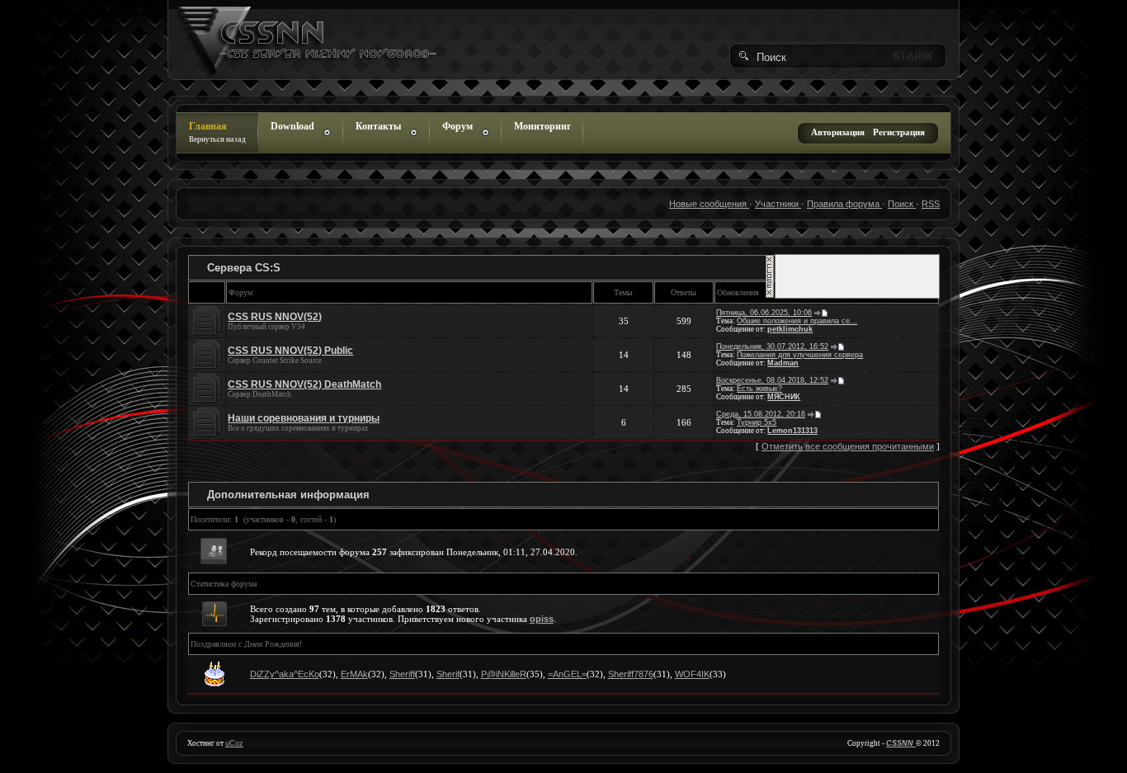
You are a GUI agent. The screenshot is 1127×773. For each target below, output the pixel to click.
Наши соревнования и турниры (304, 418)
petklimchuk (790, 329)
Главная (217, 132)
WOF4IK (692, 674)
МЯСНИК (783, 397)
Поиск (902, 204)
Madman (783, 363)
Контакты (378, 126)
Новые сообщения (709, 204)
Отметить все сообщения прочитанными (848, 446)
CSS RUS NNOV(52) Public (290, 350)
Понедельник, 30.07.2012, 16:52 (772, 346)
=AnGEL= (567, 674)
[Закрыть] (770, 295)
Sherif (448, 674)
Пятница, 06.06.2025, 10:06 (764, 313)
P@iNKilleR (503, 674)
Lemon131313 (792, 431)
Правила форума (844, 204)
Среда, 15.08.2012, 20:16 (760, 414)
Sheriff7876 (630, 674)
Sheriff (402, 674)
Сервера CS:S (244, 268)
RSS (931, 204)
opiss (542, 619)
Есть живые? (759, 388)
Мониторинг (542, 126)
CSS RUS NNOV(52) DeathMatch (304, 384)
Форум (457, 126)
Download (292, 126)
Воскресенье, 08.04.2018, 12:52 (772, 380)
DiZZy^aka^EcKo (284, 674)
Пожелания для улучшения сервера (800, 355)
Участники (778, 204)
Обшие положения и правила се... (797, 321)
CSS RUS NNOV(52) (275, 317)
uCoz (234, 743)
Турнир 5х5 (756, 422)
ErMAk (354, 674)
